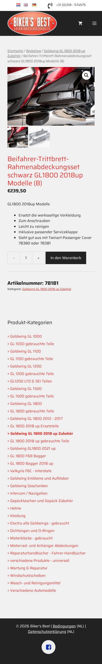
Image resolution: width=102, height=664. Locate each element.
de (38, 5)
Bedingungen (64, 626)
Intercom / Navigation (29, 493)
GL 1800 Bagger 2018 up (31, 463)
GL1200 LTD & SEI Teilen (31, 381)
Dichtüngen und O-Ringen (32, 531)
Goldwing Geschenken (29, 486)
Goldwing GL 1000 (26, 336)
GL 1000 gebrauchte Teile (32, 344)
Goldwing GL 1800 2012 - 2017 (36, 419)
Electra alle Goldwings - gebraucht (39, 523)
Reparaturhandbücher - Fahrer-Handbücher (48, 553)
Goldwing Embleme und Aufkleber (39, 478)
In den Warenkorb (66, 258)
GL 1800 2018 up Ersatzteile (34, 426)
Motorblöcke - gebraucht (31, 538)
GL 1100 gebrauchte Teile (31, 359)
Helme (15, 508)
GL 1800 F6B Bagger (28, 456)
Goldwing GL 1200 (26, 366)
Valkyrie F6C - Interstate (30, 471)
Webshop (33, 51)
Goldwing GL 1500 (26, 389)
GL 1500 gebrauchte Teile (32, 396)
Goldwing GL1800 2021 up (33, 448)
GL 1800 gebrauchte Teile (32, 411)
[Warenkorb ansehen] (80, 23)
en (30, 5)
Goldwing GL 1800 (26, 404)
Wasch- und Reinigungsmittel (35, 583)
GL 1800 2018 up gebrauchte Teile (39, 441)
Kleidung (18, 516)
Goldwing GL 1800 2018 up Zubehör (46, 53)
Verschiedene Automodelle (33, 590)
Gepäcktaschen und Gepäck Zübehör (41, 501)
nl (22, 5)
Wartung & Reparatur (29, 568)
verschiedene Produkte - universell (39, 561)
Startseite (15, 51)
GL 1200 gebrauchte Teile (32, 374)
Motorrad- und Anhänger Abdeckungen (44, 546)
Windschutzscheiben (28, 576)
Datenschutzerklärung (47, 632)
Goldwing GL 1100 (25, 351)
